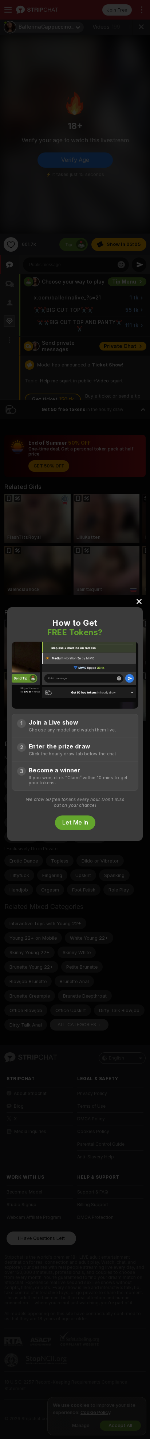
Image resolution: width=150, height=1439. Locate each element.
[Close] (139, 601)
